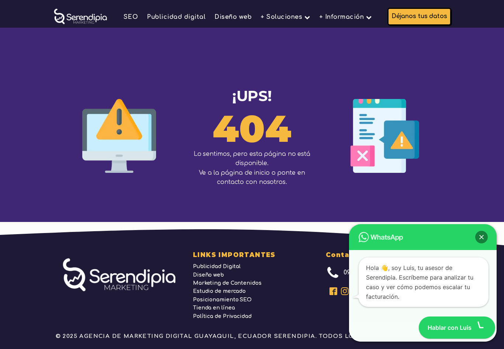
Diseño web (233, 17)
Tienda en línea (214, 308)
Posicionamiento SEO (222, 299)
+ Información (341, 17)
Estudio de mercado (219, 291)
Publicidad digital (176, 17)
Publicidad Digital (217, 266)
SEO (131, 17)
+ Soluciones (281, 17)
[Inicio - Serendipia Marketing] (80, 17)
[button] (481, 237)
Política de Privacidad (222, 316)
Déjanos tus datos (419, 16)
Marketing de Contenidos (227, 283)
